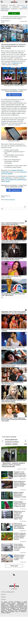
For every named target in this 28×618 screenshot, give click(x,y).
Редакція (3, 597)
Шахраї (12, 199)
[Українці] (14, 2)
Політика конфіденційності (8, 591)
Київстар (7, 199)
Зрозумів (14, 13)
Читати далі (14, 566)
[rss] (14, 574)
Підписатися (16, 94)
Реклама (3, 594)
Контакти (3, 599)
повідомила (16, 63)
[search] (2, 2)
